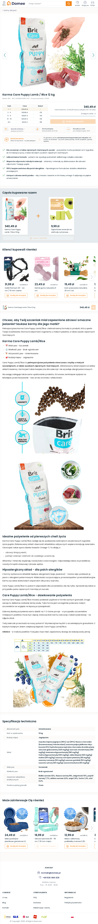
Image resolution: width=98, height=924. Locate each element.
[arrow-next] (91, 277)
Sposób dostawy (17, 129)
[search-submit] (69, 3)
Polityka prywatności (73, 902)
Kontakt (5, 908)
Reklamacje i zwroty (41, 908)
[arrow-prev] (6, 277)
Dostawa (37, 902)
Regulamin (69, 897)
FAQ (35, 897)
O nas (4, 897)
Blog (4, 902)
